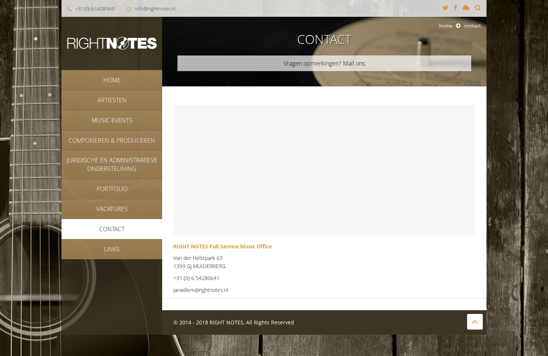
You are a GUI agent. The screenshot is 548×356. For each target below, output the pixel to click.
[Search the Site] (478, 8)
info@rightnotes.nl (155, 8)
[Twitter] (445, 8)
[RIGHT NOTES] (111, 42)
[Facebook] (455, 8)
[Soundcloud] (466, 8)
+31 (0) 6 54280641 (95, 8)
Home (445, 25)
